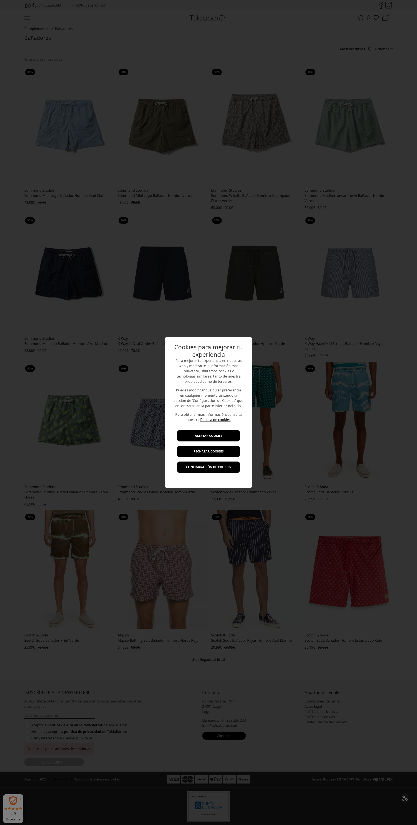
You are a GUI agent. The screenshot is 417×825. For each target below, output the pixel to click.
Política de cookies (215, 419)
